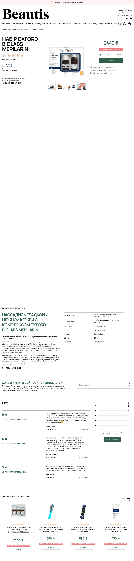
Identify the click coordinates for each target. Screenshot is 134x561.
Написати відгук (112, 439)
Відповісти (83, 429)
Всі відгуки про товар (9, 59)
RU (131, 18)
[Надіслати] (128, 385)
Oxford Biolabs (100, 330)
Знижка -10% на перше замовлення (68, 2)
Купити (111, 60)
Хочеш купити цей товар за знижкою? (32, 383)
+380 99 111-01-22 (125, 10)
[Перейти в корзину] (129, 23)
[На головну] (26, 18)
